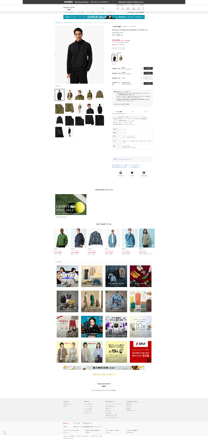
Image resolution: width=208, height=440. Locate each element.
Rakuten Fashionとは (110, 406)
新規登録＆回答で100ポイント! (123, 5)
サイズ (132, 111)
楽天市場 (142, 5)
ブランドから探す (88, 404)
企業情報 (65, 436)
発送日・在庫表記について (117, 165)
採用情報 (100, 436)
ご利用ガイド (108, 408)
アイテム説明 (119, 111)
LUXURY (65, 406)
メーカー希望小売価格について (134, 167)
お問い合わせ (108, 410)
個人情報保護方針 (71, 436)
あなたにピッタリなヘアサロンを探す (71, 430)
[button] (79, 54)
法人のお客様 (108, 412)
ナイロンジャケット (88, 22)
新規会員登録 (129, 404)
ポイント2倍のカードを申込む (113, 430)
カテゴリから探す (88, 408)
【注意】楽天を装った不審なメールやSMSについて (104, 374)
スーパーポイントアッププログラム (113, 404)
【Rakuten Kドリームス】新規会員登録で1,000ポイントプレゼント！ (87, 426)
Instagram (128, 408)
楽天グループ (134, 5)
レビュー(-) (146, 111)
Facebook (128, 406)
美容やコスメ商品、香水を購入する (93, 430)
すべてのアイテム (88, 412)
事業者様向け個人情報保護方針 (83, 436)
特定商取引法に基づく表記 (111, 415)
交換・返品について (136, 165)
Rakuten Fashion (58, 22)
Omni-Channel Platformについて (112, 417)
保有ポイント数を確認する (132, 430)
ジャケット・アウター (78, 22)
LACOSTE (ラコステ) (68, 22)
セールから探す (87, 410)
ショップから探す (88, 406)
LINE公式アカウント (130, 410)
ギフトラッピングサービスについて (124, 159)
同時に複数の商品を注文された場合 (119, 167)
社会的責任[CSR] (93, 436)
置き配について (127, 165)
